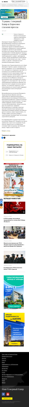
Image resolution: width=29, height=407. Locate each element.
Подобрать (14, 343)
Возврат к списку (6, 130)
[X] (4, 138)
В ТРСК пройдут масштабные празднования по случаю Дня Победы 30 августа (14, 220)
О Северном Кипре (12, 4)
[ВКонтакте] (2, 138)
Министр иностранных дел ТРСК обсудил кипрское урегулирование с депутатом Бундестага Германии (14, 244)
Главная (4, 4)
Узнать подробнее (14, 306)
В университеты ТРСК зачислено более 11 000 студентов (13, 268)
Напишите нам (7, 398)
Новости (21, 4)
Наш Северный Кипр (18, 1)
